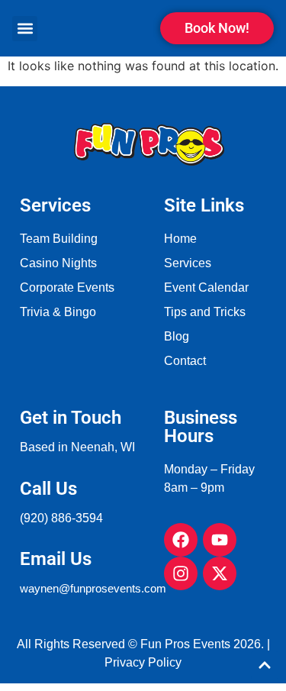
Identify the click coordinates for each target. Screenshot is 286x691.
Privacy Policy (143, 662)
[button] (24, 28)
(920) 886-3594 (61, 518)
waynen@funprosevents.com (93, 588)
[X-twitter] (219, 573)
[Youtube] (219, 540)
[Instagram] (181, 573)
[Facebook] (181, 540)
